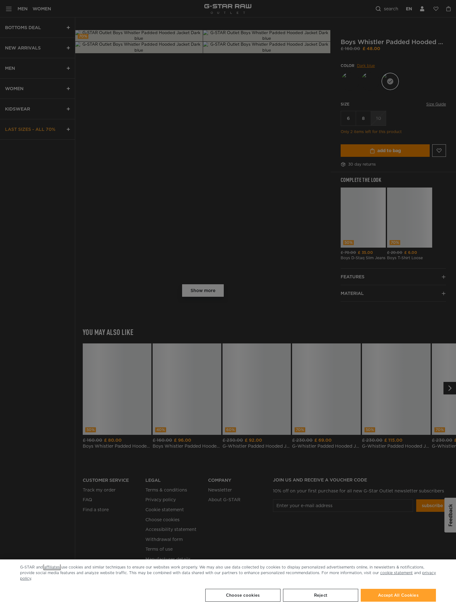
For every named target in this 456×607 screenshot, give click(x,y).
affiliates (52, 567)
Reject (320, 595)
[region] (228, 583)
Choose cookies (243, 595)
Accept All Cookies (398, 595)
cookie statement (396, 572)
